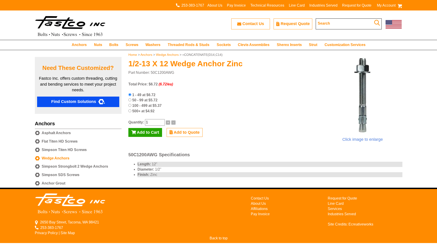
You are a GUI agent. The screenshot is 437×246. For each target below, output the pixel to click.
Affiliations (259, 209)
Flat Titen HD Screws (60, 141)
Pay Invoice (236, 5)
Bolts (113, 45)
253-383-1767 (192, 5)
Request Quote (295, 23)
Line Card (297, 5)
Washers (152, 45)
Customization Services (345, 45)
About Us (214, 5)
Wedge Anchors (167, 54)
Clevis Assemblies (253, 45)
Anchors (79, 45)
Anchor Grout (53, 183)
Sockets (224, 45)
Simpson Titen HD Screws (64, 150)
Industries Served (323, 5)
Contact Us (253, 23)
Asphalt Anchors (56, 133)
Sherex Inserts (289, 45)
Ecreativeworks (360, 224)
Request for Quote (356, 5)
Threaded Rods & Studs (188, 45)
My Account (386, 5)
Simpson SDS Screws (60, 175)
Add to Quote (186, 132)
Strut (313, 45)
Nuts (98, 45)
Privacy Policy (46, 233)
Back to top (219, 238)
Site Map (68, 233)
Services (335, 209)
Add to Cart (147, 132)
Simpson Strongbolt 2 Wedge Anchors (75, 166)
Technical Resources (267, 5)
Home (132, 54)
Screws (132, 45)
